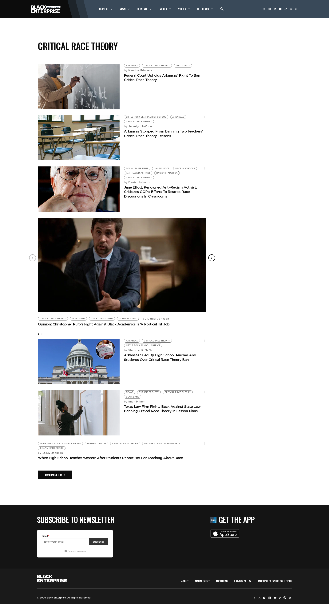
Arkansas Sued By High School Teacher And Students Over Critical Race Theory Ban (160, 357)
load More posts (55, 475)
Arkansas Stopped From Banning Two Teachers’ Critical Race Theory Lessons (163, 133)
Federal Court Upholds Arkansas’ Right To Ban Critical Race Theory (162, 77)
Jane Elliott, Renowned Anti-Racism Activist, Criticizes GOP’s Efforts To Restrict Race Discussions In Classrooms (160, 191)
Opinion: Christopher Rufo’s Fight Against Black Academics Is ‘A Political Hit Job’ (104, 324)
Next (211, 257)
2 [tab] (41, 334)
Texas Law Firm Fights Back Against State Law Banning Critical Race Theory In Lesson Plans (162, 408)
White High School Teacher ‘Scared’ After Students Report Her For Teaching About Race (110, 457)
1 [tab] (38, 334)
